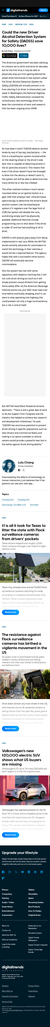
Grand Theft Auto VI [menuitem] (9, 16)
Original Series (34, 915)
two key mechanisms (29, 152)
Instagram (9, 872)
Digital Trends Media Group (15, 1010)
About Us (5, 926)
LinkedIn (41, 872)
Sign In (43, 10)
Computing (7, 894)
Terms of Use (7, 1002)
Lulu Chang (8, 51)
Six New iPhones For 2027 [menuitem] (28, 16)
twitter (23, 470)
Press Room (33, 991)
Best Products (34, 906)
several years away (26, 237)
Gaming (5, 898)
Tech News (34, 505)
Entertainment (8, 911)
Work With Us (7, 991)
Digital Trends (14, 13)
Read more (10, 612)
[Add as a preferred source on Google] (9, 55)
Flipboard (3, 878)
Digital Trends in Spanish (38, 945)
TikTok (29, 872)
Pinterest (35, 872)
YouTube (22, 872)
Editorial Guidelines (9, 939)
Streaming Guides (36, 902)
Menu (3, 10)
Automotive (7, 915)
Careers (5, 986)
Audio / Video (8, 902)
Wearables (33, 894)
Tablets (31, 889)
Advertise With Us (9, 935)
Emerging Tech (8, 499)
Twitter (16, 872)
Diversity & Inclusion (10, 996)
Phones (5, 889)
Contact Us (6, 930)
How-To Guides (34, 911)
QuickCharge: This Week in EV (14, 505)
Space (31, 898)
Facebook (3, 872)
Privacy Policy (33, 986)
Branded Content (35, 933)
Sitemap (31, 996)
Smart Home (7, 906)
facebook (19, 470)
